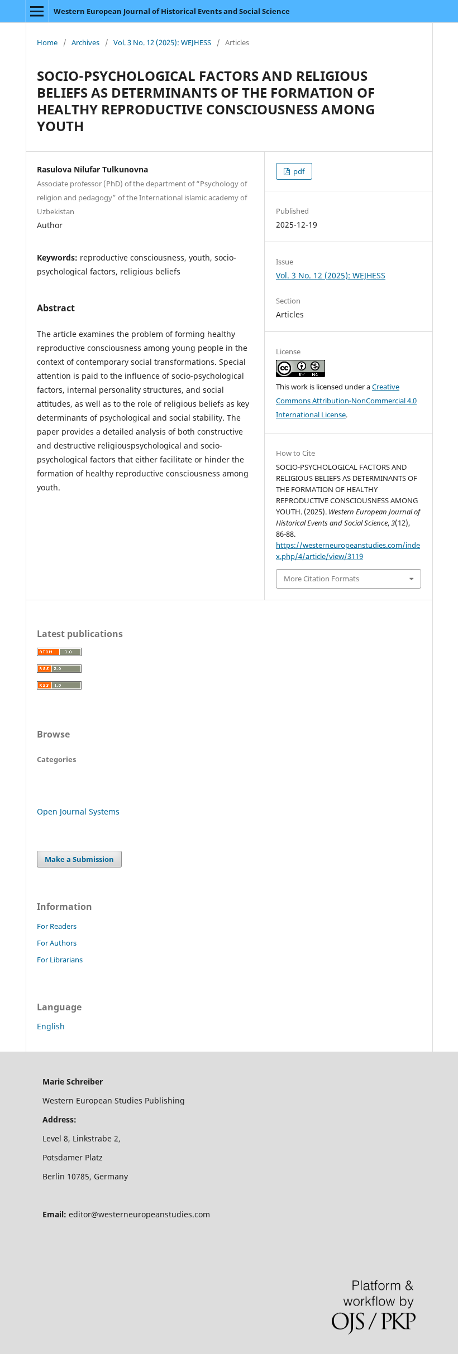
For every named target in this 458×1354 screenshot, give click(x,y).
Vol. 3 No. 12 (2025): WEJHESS (162, 42)
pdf (298, 171)
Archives (85, 42)
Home (47, 42)
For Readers (57, 926)
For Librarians (60, 960)
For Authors (57, 943)
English (51, 1026)
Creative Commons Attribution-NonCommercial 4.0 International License (346, 401)
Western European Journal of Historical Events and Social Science (172, 11)
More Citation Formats (321, 579)
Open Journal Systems (78, 811)
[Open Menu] (37, 11)
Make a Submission (79, 859)
